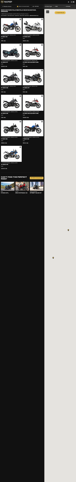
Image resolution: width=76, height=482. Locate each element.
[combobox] (9, 6)
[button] (11, 30)
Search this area (60, 12)
